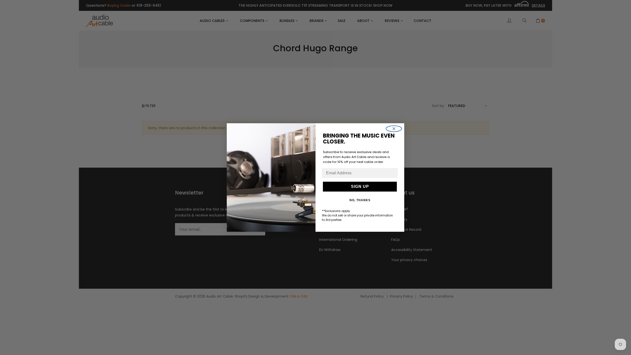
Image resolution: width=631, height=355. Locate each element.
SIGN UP (360, 186)
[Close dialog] (394, 129)
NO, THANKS (360, 200)
